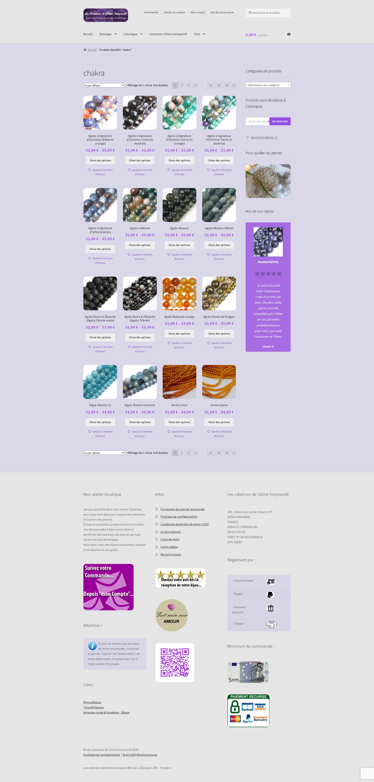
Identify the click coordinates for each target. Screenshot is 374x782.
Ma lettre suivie (171, 554)
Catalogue (130, 34)
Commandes (151, 12)
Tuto (197, 34)
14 (226, 85)
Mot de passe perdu (222, 12)
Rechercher (280, 121)
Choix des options (100, 160)
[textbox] (268, 85)
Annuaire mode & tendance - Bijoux (106, 712)
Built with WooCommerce (140, 755)
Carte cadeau (169, 547)
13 (218, 85)
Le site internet (171, 532)
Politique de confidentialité (179, 516)
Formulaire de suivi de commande (183, 509)
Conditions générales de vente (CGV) (185, 524)
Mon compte (198, 12)
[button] (100, 172)
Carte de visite (170, 539)
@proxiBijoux (92, 702)
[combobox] (268, 85)
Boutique (106, 34)
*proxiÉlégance (93, 707)
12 (210, 85)
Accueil (88, 34)
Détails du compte (174, 12)
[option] (268, 287)
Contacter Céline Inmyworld (168, 34)
